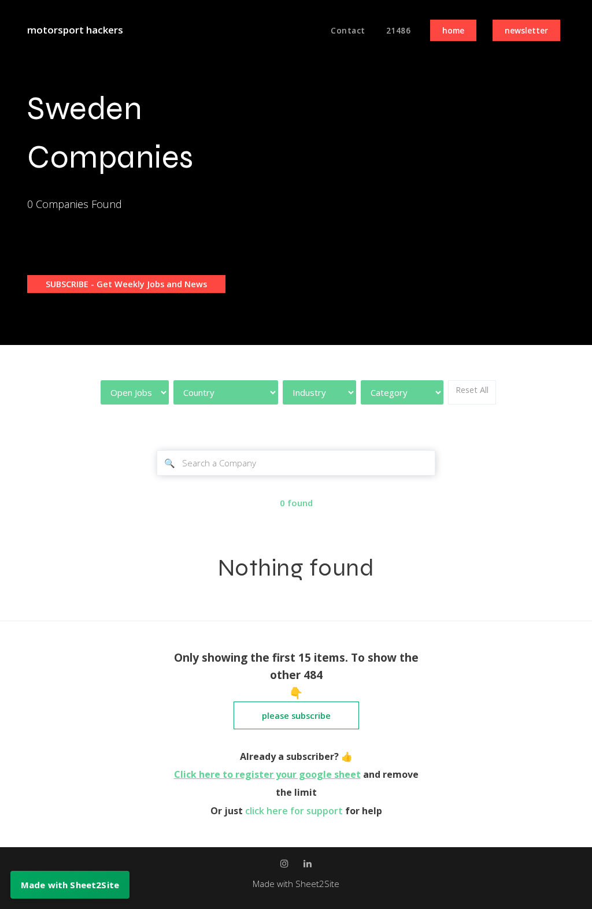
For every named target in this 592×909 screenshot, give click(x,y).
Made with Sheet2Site (296, 883)
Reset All (472, 389)
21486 (398, 30)
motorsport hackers (75, 29)
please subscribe (296, 715)
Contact (348, 30)
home (453, 30)
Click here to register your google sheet (267, 774)
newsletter (526, 30)
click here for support (295, 810)
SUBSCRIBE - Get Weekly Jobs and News (126, 284)
